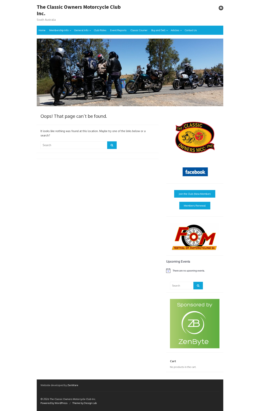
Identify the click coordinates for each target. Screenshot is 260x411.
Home (42, 30)
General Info (81, 30)
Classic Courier (139, 30)
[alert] (194, 270)
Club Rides (100, 30)
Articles (175, 30)
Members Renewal (195, 205)
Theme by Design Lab (84, 403)
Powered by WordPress (54, 403)
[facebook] (221, 8)
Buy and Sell (158, 30)
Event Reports (118, 30)
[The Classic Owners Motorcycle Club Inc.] (130, 72)
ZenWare (72, 385)
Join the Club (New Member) (195, 193)
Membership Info (59, 30)
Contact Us (191, 30)
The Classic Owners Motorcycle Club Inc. (79, 10)
